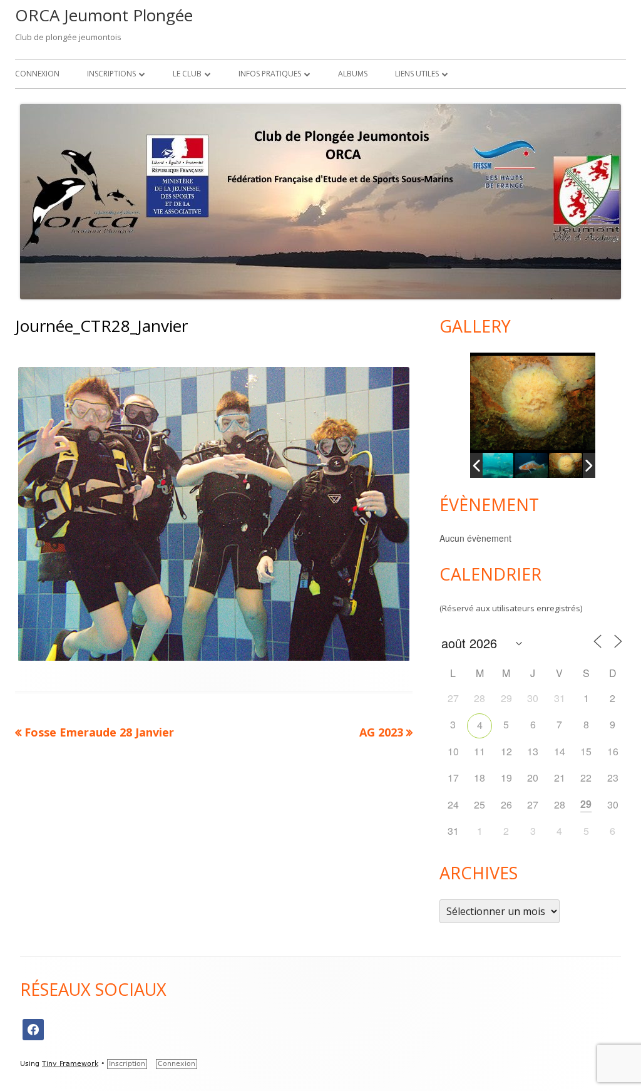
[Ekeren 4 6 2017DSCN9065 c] (565, 465)
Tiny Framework (70, 1064)
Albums (352, 73)
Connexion (37, 73)
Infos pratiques (269, 73)
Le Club (187, 73)
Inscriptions (111, 73)
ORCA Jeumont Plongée (104, 15)
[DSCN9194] (531, 465)
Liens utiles (417, 73)
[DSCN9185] (496, 465)
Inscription (127, 1064)
